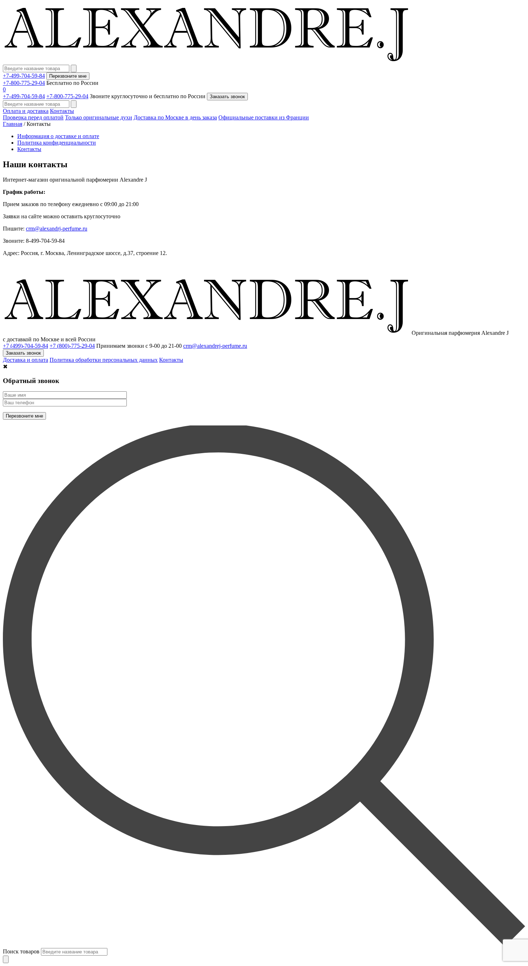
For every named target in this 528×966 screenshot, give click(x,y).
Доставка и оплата (25, 360)
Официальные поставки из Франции (263, 117)
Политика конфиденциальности (56, 143)
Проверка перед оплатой (33, 117)
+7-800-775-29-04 (24, 83)
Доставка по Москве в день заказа (175, 117)
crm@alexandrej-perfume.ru (215, 346)
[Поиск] (6, 959)
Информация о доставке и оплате (58, 136)
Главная (12, 124)
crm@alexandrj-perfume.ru (56, 228)
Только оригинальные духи (98, 117)
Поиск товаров (21, 951)
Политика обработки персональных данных (104, 360)
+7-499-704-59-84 (24, 76)
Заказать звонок (227, 96)
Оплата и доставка (25, 111)
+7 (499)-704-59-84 (25, 346)
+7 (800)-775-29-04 (72, 346)
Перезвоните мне (68, 76)
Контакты (62, 111)
